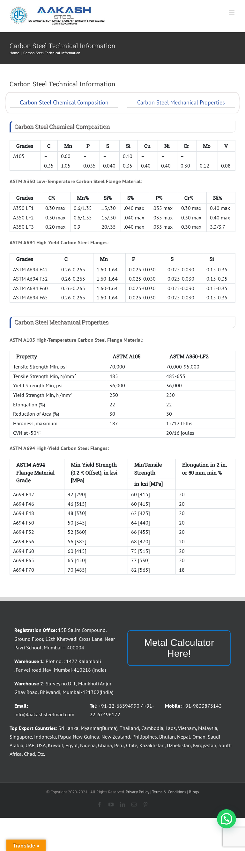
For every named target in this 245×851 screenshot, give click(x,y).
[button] (226, 818)
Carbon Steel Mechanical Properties (181, 102)
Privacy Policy (137, 792)
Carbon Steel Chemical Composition (64, 102)
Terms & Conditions (169, 792)
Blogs (194, 792)
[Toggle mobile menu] (232, 12)
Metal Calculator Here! (179, 648)
